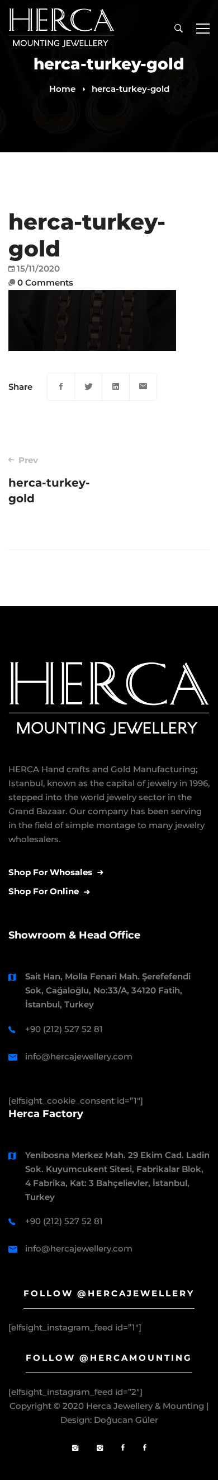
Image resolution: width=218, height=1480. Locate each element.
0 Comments (45, 282)
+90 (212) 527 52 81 (64, 1029)
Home (62, 88)
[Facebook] (61, 387)
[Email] (143, 387)
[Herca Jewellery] (100, 1448)
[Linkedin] (116, 387)
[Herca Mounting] (75, 1448)
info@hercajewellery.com (78, 1056)
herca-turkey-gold (49, 480)
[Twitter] (88, 387)
